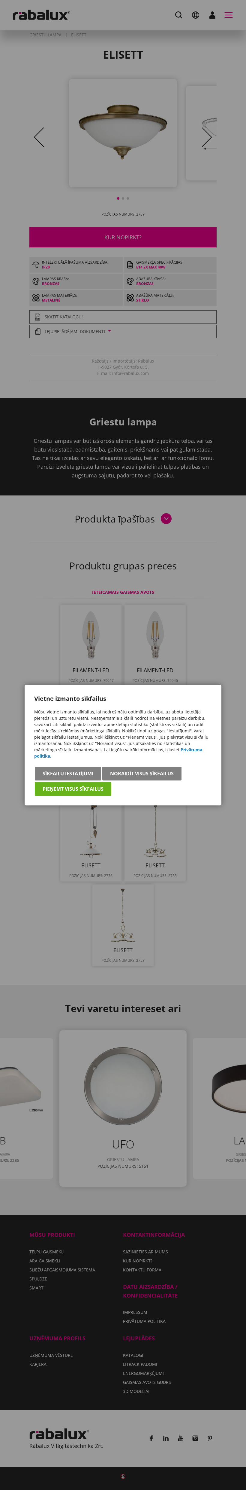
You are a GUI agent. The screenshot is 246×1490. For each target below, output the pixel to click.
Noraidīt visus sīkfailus (142, 773)
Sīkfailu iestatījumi (68, 773)
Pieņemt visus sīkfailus (73, 789)
